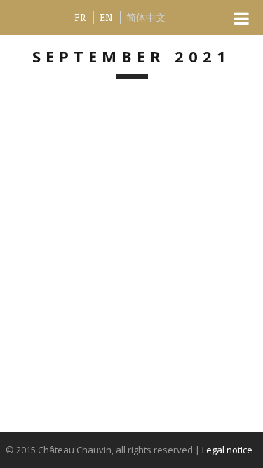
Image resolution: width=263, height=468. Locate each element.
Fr (80, 17)
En (106, 17)
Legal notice (227, 449)
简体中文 (146, 17)
